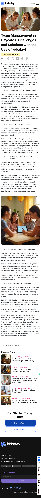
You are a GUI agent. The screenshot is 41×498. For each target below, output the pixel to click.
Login (33, 4)
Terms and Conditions (29, 466)
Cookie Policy (17, 466)
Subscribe (20, 481)
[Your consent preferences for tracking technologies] (39, 373)
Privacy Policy (6, 455)
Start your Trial (19, 423)
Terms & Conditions (8, 458)
